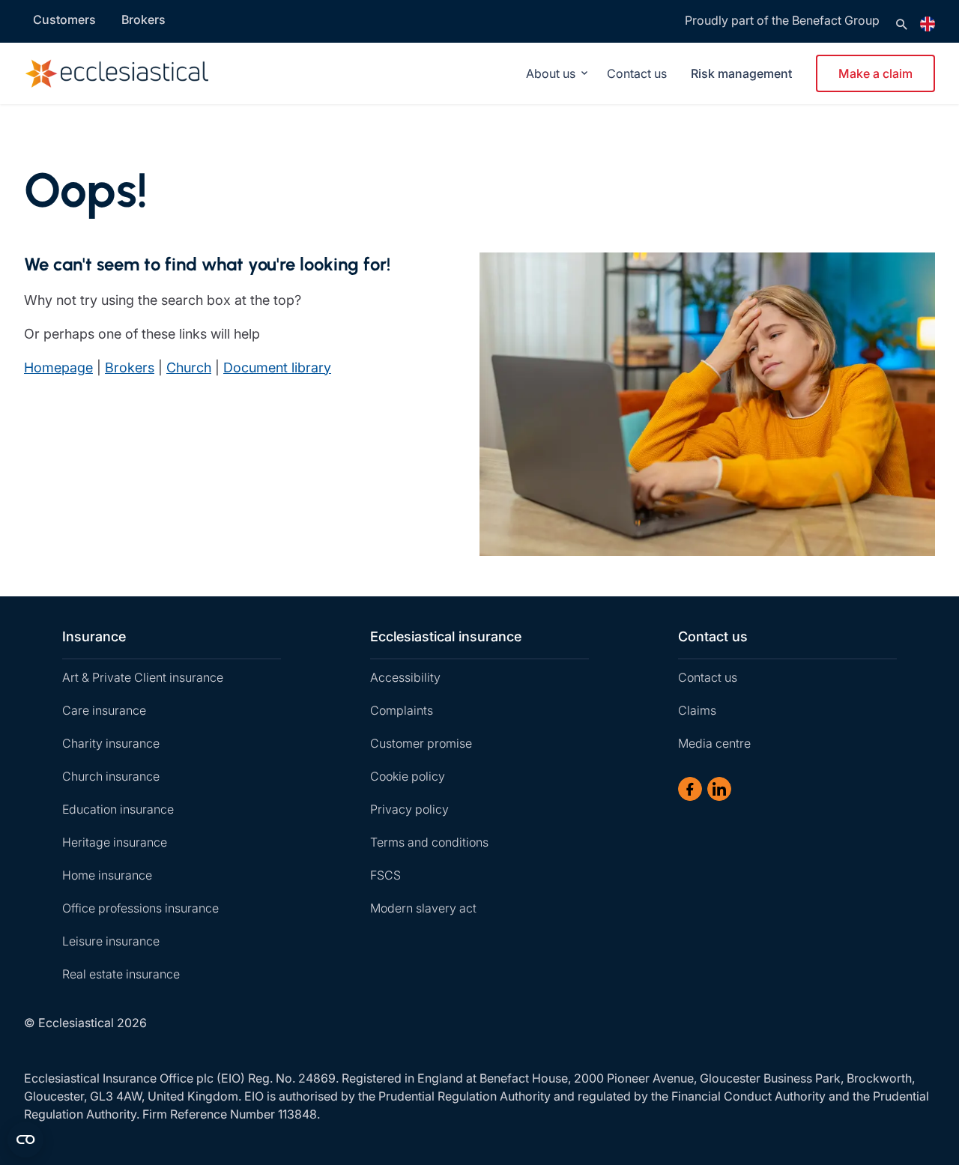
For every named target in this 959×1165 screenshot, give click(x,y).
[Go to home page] (138, 73)
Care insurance (104, 710)
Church (188, 367)
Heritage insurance (114, 842)
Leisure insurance (111, 940)
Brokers (143, 19)
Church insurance (111, 776)
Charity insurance (111, 743)
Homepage (58, 367)
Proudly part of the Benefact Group (782, 20)
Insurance (94, 636)
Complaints (401, 710)
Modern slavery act (423, 908)
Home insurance (107, 875)
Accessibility (405, 677)
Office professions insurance (140, 908)
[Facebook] (690, 789)
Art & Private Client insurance (142, 677)
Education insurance (118, 809)
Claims (697, 710)
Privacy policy (409, 809)
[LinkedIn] (719, 789)
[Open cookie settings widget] (25, 1140)
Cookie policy (407, 776)
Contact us (637, 73)
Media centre (714, 743)
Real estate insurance (121, 973)
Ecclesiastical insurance (445, 636)
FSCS (385, 875)
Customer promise (421, 743)
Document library (277, 367)
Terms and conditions (429, 842)
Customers (64, 19)
